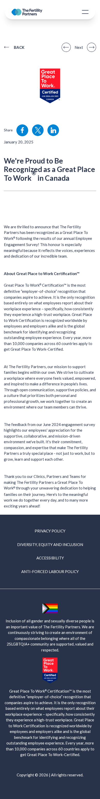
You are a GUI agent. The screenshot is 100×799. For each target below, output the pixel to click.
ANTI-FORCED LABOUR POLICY (50, 571)
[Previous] (66, 47)
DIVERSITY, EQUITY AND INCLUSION (50, 544)
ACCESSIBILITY (50, 558)
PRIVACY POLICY (50, 531)
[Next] (91, 47)
